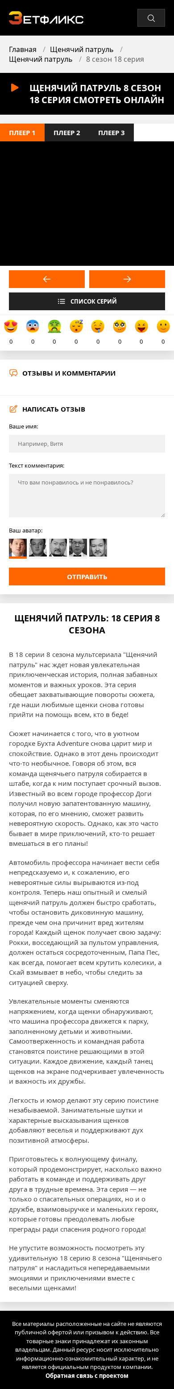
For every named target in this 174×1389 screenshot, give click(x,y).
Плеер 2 (67, 132)
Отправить (87, 576)
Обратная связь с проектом (87, 1376)
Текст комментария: (36, 465)
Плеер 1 (22, 132)
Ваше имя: (23, 426)
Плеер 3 (111, 132)
